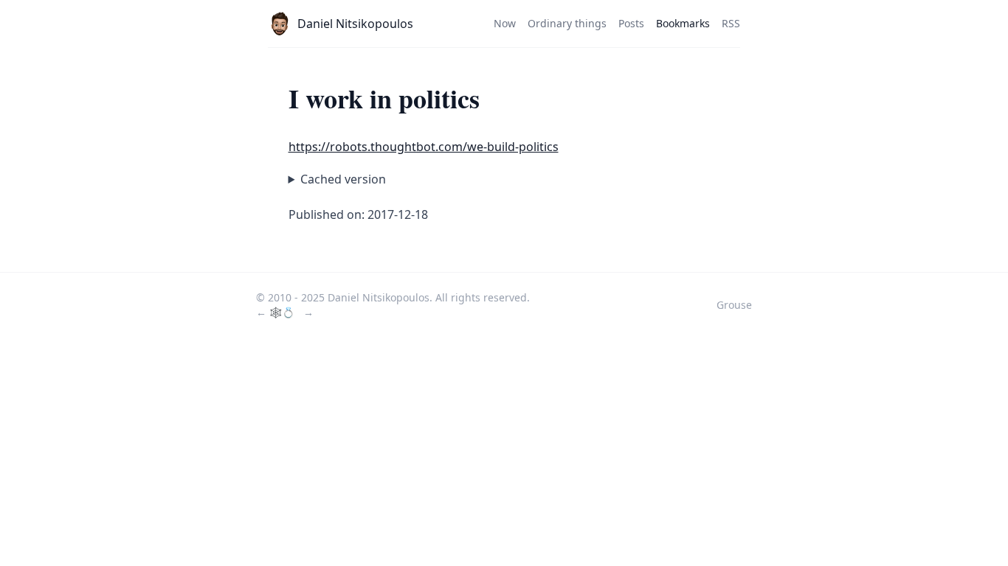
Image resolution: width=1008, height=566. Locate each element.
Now (505, 23)
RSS (731, 23)
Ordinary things (567, 23)
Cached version (343, 179)
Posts (631, 23)
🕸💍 (283, 312)
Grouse (734, 305)
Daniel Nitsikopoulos (355, 23)
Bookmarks (683, 23)
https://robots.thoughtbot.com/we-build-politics (424, 147)
